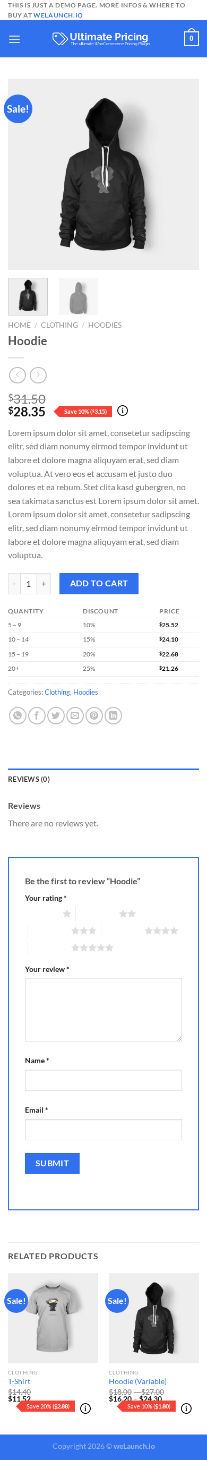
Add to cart (99, 583)
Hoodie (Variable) (138, 1381)
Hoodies (105, 325)
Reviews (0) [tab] (29, 779)
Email (36, 1109)
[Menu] (14, 39)
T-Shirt (19, 1381)
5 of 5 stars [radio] (49, 947)
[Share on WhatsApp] (18, 715)
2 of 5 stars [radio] (97, 913)
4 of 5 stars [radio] (122, 930)
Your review (47, 969)
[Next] (182, 174)
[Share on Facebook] (37, 715)
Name (37, 1060)
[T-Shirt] (53, 1318)
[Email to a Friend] (75, 715)
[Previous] (24, 174)
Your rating (46, 897)
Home (19, 325)
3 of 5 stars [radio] (49, 930)
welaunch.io (58, 15)
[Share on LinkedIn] (113, 715)
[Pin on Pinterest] (94, 715)
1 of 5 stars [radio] (41, 913)
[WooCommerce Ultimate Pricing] (103, 39)
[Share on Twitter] (56, 715)
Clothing (59, 325)
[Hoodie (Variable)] (154, 1318)
